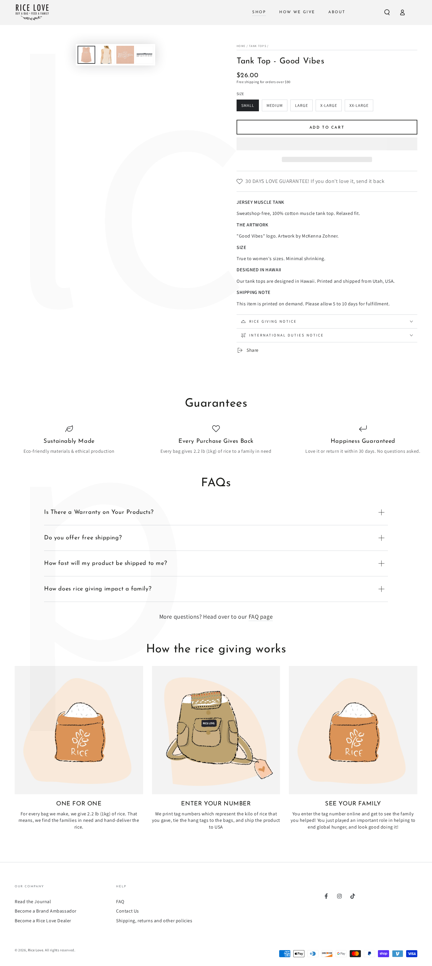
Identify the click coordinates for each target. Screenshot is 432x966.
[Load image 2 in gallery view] (106, 55)
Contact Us (127, 911)
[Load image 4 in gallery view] (144, 55)
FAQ (120, 901)
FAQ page (261, 616)
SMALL (250, 107)
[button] (327, 144)
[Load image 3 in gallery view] (125, 55)
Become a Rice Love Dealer (43, 921)
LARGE (304, 107)
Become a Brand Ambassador (45, 911)
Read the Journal (33, 901)
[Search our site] (387, 12)
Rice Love (35, 950)
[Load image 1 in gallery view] (86, 55)
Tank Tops (257, 46)
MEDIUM (276, 107)
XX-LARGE (361, 107)
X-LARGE (331, 107)
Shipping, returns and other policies (154, 921)
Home (241, 46)
